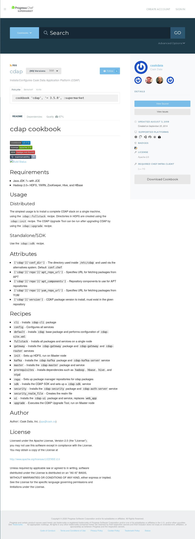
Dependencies (34, 116)
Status (147, 530)
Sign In (180, 9)
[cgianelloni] (161, 81)
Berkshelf (28, 89)
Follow (112, 71)
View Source (162, 104)
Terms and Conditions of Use (73, 530)
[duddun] (150, 81)
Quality (55, 116)
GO (177, 32)
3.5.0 (42, 70)
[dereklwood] (139, 81)
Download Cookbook (162, 179)
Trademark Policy (132, 530)
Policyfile (16, 89)
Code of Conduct (47, 530)
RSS (14, 65)
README (17, 116)
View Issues (162, 112)
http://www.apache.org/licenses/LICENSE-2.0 (35, 459)
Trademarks (18, 524)
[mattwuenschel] (172, 81)
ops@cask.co (48, 421)
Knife (38, 89)
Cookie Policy (114, 530)
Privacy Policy (97, 530)
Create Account (158, 9)
